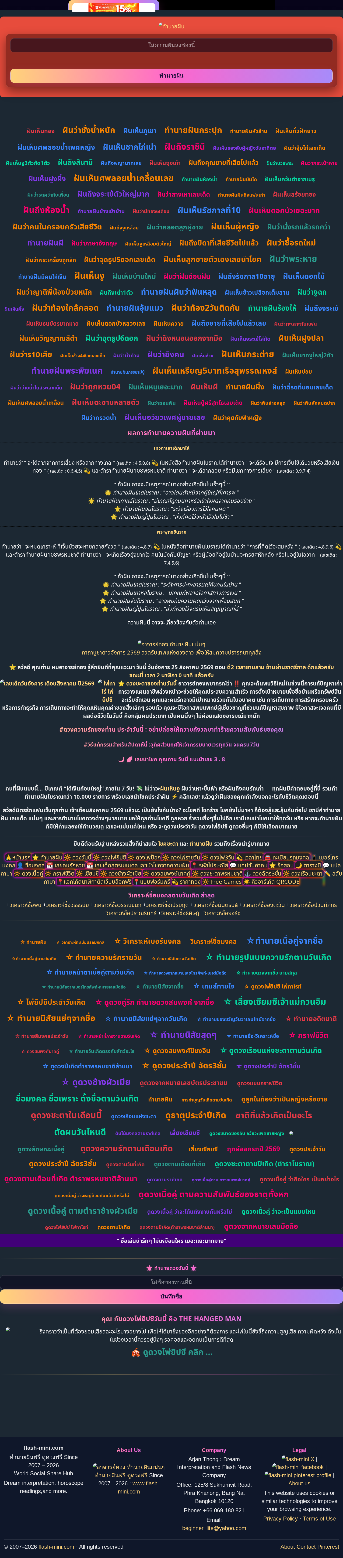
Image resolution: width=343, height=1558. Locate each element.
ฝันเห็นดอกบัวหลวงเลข (116, 323)
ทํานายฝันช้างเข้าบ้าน (101, 211)
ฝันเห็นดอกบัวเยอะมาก (284, 210)
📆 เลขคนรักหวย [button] (66, 865)
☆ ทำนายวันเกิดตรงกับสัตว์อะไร (101, 1051)
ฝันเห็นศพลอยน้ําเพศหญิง (56, 147)
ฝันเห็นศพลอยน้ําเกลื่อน (36, 402)
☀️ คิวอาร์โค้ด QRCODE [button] (271, 881)
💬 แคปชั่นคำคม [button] (249, 865)
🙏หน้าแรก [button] (18, 857)
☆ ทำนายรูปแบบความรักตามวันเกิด (268, 957)
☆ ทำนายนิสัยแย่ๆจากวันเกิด (146, 1018)
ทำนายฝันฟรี (111, 1475)
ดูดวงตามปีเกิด (114, 1226)
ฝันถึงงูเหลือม (124, 227)
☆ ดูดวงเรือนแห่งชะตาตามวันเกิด (271, 1050)
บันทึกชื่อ (171, 1296)
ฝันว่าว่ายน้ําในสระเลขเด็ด (36, 387)
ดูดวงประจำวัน (307, 1149)
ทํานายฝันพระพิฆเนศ (67, 370)
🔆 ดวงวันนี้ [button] (78, 857)
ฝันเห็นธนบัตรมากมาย (52, 323)
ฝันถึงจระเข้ (321, 308)
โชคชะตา (169, 843)
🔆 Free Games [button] (222, 881)
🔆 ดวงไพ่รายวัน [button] (182, 857)
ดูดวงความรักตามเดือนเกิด (126, 1148)
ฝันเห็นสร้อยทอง (294, 194)
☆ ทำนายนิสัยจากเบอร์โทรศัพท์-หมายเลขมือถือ (84, 987)
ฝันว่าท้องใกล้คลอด (65, 307)
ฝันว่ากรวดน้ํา (99, 417)
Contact (306, 1547)
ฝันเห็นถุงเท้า (165, 163)
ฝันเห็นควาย (169, 323)
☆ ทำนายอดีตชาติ (311, 1018)
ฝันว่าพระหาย (293, 259)
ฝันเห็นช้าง (202, 355)
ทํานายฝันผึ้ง (245, 387)
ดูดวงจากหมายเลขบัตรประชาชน (184, 1082)
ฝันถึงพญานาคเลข (121, 162)
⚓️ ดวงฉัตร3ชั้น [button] (263, 873)
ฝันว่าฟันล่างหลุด (268, 403)
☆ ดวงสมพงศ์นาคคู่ (40, 1051)
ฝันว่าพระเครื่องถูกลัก (51, 260)
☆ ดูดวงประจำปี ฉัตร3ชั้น (184, 1065)
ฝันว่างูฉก (312, 292)
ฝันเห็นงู (89, 275)
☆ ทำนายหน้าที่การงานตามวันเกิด (109, 1036)
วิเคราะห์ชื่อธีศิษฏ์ (180, 913)
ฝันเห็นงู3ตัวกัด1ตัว (28, 163)
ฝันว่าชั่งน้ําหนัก (89, 129)
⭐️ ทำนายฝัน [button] (48, 857)
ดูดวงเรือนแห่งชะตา (133, 1116)
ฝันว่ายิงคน (165, 354)
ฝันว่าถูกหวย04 (95, 386)
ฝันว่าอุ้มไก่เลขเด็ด (305, 147)
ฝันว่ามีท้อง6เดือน (151, 211)
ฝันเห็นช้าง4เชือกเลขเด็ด (82, 356)
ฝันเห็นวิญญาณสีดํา (48, 338)
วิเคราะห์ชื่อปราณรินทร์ (131, 913)
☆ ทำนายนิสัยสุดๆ (183, 1034)
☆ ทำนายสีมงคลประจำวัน (42, 1036)
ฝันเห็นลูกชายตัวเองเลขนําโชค (212, 259)
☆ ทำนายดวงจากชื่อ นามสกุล (266, 972)
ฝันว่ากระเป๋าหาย (319, 163)
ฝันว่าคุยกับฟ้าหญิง (237, 417)
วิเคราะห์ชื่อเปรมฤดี (167, 905)
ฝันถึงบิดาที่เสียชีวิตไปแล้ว (219, 243)
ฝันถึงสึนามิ (75, 162)
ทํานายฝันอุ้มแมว (135, 307)
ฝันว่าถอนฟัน (161, 402)
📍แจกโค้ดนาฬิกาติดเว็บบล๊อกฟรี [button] (95, 881)
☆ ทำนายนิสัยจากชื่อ (159, 986)
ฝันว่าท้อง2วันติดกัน (205, 307)
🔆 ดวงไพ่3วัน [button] (219, 857)
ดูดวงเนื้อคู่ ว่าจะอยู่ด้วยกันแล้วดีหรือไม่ (92, 1195)
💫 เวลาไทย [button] (250, 857)
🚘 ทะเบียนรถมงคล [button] (287, 857)
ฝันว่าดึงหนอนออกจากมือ (184, 338)
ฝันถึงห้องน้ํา (46, 210)
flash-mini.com (56, 1547)
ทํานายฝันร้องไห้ (272, 308)
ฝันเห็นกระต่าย (247, 354)
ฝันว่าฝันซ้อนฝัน (187, 276)
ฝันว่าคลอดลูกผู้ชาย (175, 226)
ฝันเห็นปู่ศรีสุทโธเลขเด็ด (213, 402)
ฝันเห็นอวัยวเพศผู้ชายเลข (165, 417)
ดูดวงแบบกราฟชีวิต (259, 1083)
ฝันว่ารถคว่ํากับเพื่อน (48, 194)
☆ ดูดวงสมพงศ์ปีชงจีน (177, 1050)
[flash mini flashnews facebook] (298, 1467)
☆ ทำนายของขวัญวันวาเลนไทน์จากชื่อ (236, 1019)
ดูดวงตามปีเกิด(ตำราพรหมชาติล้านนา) (177, 1227)
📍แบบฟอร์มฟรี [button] (152, 881)
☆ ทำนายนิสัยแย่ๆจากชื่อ (50, 1018)
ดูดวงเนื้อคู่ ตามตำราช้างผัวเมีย (83, 1210)
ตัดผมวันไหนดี (80, 1132)
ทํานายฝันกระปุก (193, 130)
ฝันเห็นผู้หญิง (235, 226)
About (287, 1547)
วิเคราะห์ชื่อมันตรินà (215, 905)
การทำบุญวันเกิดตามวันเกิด (207, 1100)
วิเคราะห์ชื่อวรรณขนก (117, 905)
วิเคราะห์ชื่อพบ (26, 905)
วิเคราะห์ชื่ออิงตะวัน (263, 905)
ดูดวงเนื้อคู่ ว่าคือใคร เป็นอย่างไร (299, 1179)
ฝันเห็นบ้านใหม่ (134, 276)
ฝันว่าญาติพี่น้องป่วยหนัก (54, 292)
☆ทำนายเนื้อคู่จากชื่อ (284, 940)
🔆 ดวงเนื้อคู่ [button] (29, 873)
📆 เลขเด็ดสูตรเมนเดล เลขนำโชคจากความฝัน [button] (138, 865)
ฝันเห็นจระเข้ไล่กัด (250, 338)
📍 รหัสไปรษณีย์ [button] (210, 865)
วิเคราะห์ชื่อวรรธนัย (67, 905)
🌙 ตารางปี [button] (308, 865)
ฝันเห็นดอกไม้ (304, 276)
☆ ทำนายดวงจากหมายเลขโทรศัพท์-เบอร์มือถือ (185, 973)
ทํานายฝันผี (45, 243)
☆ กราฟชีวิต (308, 1035)
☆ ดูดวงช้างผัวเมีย (95, 1082)
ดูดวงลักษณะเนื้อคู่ (41, 1149)
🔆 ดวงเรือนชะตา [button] (303, 873)
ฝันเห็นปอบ (298, 371)
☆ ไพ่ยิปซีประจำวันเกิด (51, 1002)
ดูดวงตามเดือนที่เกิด (179, 1164)
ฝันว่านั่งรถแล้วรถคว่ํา (299, 227)
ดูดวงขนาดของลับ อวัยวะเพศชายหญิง (246, 1133)
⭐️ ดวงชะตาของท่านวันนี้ (148, 683)
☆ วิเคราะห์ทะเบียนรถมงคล (80, 942)
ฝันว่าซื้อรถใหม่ (291, 242)
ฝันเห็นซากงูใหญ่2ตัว (307, 355)
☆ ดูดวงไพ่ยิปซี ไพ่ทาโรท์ (272, 986)
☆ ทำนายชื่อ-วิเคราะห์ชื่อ (252, 1035)
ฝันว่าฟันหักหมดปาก (314, 403)
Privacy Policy (280, 1518)
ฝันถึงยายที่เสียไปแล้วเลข (229, 323)
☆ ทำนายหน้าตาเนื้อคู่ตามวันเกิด (90, 972)
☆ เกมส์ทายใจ (213, 985)
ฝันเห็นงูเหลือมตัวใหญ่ (148, 243)
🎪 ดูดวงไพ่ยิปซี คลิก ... (172, 1351)
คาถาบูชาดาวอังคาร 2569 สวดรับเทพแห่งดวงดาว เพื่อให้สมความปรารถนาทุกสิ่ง (172, 652)
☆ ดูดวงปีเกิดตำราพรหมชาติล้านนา (87, 1066)
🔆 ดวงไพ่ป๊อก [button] (144, 857)
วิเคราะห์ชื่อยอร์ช (222, 913)
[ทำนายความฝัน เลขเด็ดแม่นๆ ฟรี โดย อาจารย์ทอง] (171, 644)
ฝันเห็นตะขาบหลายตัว (106, 402)
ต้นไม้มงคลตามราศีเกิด (138, 1133)
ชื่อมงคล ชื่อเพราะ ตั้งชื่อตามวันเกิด (77, 1098)
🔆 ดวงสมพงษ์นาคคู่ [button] (167, 873)
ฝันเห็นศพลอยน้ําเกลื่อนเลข (124, 178)
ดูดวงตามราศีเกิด (164, 1179)
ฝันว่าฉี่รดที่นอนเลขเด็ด (302, 387)
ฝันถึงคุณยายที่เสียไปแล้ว (224, 162)
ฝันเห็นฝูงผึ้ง (47, 178)
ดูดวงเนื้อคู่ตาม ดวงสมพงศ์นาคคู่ (221, 1180)
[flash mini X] (299, 1459)
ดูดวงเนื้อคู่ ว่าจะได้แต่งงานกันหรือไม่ (189, 1211)
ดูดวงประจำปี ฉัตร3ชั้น (63, 1163)
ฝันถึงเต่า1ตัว (116, 292)
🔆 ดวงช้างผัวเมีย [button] (121, 873)
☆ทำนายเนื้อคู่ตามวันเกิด (33, 958)
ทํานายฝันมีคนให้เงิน (42, 276)
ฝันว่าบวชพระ (279, 163)
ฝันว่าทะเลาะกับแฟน (295, 323)
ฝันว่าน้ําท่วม (126, 355)
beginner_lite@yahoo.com (214, 1528)
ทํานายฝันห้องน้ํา (200, 179)
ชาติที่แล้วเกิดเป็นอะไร (273, 1115)
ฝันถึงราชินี (184, 146)
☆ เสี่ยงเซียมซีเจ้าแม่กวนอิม (274, 1001)
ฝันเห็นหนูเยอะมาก (155, 387)
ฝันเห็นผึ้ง (14, 309)
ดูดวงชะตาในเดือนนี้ (66, 1115)
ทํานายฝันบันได (241, 179)
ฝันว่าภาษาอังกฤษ (94, 243)
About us (299, 1483)
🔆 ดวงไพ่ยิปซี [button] (110, 857)
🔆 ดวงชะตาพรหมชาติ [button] (218, 873)
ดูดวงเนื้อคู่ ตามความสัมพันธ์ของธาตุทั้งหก (214, 1194)
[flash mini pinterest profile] (299, 1475)
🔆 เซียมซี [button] (88, 873)
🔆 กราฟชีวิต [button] (60, 873)
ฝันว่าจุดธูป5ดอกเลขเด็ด (119, 259)
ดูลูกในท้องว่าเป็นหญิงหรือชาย (284, 1098)
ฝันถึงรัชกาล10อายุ (246, 276)
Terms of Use (319, 1518)
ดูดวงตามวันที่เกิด (125, 1164)
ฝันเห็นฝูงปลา (301, 338)
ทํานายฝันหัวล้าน (248, 131)
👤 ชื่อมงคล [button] (31, 865)
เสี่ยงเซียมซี (185, 1132)
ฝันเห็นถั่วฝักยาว (295, 131)
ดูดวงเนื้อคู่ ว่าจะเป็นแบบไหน (278, 1211)
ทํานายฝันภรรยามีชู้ (128, 372)
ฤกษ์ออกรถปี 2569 (253, 1148)
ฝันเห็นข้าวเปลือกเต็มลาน (257, 292)
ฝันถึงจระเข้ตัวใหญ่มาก (113, 194)
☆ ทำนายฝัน (33, 942)
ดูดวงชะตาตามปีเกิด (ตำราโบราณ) (264, 1163)
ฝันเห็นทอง (41, 131)
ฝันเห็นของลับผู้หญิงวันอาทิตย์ (244, 148)
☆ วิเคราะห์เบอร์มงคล (147, 941)
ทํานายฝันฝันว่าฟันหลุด (179, 291)
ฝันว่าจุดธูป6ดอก (111, 338)
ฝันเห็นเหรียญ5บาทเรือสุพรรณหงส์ (215, 370)
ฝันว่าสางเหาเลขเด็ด (183, 194)
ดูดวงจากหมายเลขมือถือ (261, 1226)
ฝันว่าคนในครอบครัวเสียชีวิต (57, 227)
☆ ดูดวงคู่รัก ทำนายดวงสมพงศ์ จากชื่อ (154, 1002)
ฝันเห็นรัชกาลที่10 (209, 210)
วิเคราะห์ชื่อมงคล (213, 941)
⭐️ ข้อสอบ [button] (282, 865)
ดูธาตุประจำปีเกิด (195, 1115)
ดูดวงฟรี (138, 1475)
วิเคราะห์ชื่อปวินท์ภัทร (313, 905)
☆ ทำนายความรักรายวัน (104, 957)
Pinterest (328, 1547)
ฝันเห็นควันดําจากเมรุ (290, 179)
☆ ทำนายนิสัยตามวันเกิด (173, 958)
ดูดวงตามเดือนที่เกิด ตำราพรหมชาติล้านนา (70, 1178)
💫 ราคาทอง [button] (187, 881)
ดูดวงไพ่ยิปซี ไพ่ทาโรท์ (66, 1227)
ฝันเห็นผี (204, 387)
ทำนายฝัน (201, 843)
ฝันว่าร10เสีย (31, 354)
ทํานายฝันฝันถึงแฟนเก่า (241, 195)
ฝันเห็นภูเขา (140, 130)
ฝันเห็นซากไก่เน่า (130, 147)
